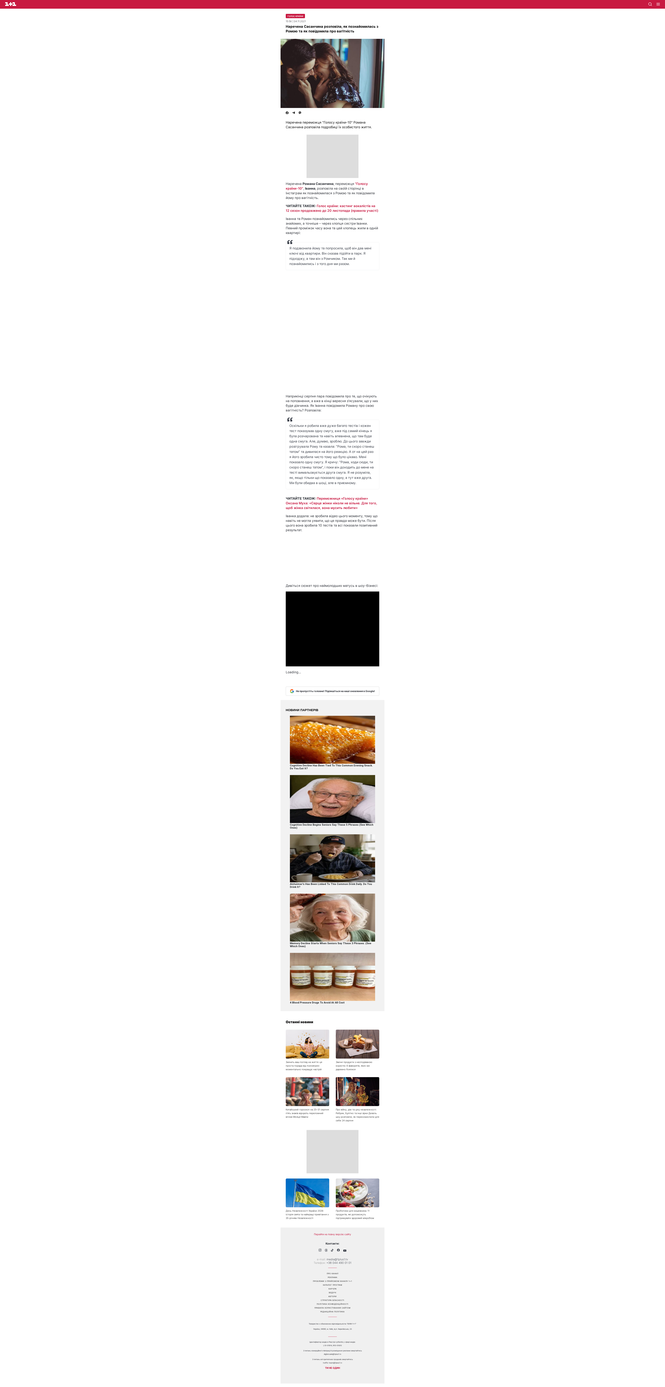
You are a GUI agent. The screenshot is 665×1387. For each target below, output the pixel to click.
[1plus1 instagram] (320, 1250)
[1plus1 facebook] (338, 1250)
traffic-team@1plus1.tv (332, 1363)
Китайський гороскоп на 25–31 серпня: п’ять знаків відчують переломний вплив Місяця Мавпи (307, 1113)
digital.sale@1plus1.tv (332, 1354)
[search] (650, 4)
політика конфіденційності (332, 1304)
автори (332, 1296)
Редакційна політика (332, 1312)
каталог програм (332, 1285)
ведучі (332, 1293)
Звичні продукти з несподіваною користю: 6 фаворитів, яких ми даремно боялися (354, 1066)
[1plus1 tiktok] (332, 1250)
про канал (332, 1273)
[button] (658, 4)
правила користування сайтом (332, 1308)
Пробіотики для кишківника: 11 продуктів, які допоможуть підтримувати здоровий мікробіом (355, 1214)
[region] (332, 156)
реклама (332, 1277)
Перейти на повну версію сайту (332, 1234)
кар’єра (333, 1289)
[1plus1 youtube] (344, 1250)
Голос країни (295, 16)
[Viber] (300, 113)
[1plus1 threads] (326, 1250)
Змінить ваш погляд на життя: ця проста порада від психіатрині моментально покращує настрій (304, 1066)
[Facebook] (287, 113)
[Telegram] (293, 113)
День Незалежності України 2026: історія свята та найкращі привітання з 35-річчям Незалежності (307, 1214)
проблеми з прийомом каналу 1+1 (332, 1281)
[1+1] (10, 4)
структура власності (332, 1300)
